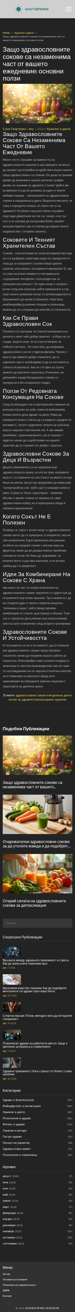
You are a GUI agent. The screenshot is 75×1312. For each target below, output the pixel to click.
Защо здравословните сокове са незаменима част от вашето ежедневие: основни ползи (32, 784)
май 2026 (37, 1194)
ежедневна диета (59, 695)
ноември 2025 (37, 1231)
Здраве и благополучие (37, 1100)
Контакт (7, 1296)
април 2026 (37, 1201)
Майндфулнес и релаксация (37, 1106)
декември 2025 (37, 1225)
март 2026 (37, 1207)
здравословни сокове (31, 695)
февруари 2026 (37, 1213)
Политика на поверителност (19, 1285)
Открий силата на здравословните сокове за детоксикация (34, 903)
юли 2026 (37, 1182)
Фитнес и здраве (37, 1124)
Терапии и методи (37, 1130)
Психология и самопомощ (37, 1155)
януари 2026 (37, 1219)
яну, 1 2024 (36, 129)
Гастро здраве (37, 1136)
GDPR (6, 1290)
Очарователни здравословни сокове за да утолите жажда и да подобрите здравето (36, 844)
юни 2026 (37, 1188)
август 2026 (37, 1176)
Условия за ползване (15, 1279)
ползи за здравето (22, 699)
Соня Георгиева (14, 129)
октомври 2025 (37, 1237)
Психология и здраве (37, 1118)
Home (6, 33)
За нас (6, 1274)
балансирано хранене (51, 699)
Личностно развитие (37, 1143)
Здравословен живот (37, 1149)
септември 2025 (37, 1243)
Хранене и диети (24, 33)
